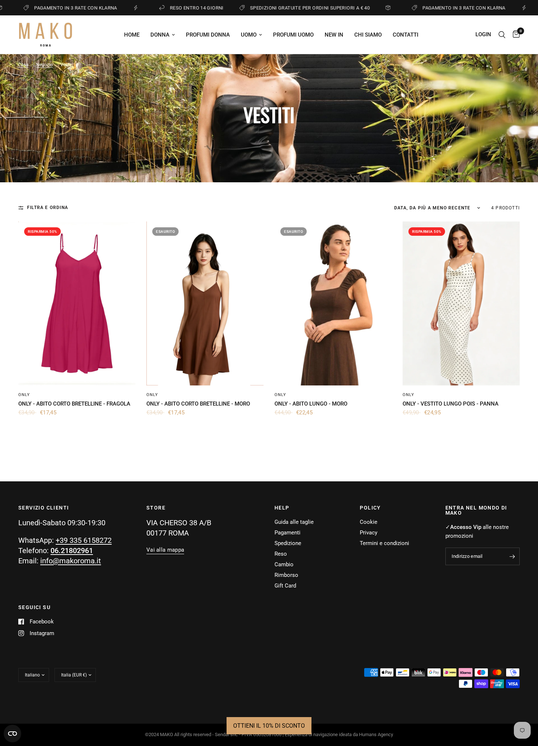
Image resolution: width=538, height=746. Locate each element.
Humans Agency (376, 734)
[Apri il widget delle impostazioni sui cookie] (12, 733)
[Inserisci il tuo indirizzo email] (512, 556)
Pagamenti (287, 532)
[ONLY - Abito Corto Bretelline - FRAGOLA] (76, 303)
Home (131, 34)
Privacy (368, 532)
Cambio (284, 564)
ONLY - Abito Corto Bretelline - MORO (198, 403)
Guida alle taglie (294, 522)
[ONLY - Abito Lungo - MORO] (333, 303)
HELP (281, 507)
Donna (159, 34)
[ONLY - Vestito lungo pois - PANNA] (461, 303)
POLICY (370, 507)
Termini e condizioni (384, 543)
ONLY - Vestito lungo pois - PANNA (450, 403)
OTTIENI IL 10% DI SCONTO (269, 725)
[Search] (502, 34)
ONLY (24, 394)
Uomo (249, 34)
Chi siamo (368, 34)
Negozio (44, 64)
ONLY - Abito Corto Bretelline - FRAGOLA (74, 403)
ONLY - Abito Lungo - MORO (310, 403)
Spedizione (287, 543)
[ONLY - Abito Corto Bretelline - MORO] (205, 303)
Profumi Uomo (293, 34)
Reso (280, 554)
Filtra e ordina (47, 207)
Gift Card (285, 585)
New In (334, 34)
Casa (23, 64)
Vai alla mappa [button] (165, 550)
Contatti (405, 34)
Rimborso (286, 575)
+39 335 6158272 (84, 540)
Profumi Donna (208, 34)
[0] (514, 34)
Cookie (368, 522)
